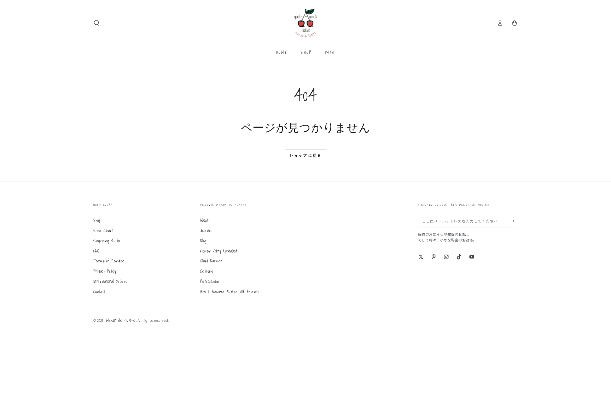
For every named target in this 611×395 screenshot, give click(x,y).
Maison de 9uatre (121, 320)
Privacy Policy (104, 271)
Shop (97, 220)
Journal (205, 230)
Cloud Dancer (211, 260)
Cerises (206, 271)
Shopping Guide (107, 240)
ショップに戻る (305, 155)
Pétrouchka (209, 281)
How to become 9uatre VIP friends (229, 291)
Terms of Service (109, 260)
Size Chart (103, 230)
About (204, 220)
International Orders (110, 281)
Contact (99, 291)
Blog (203, 240)
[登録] (514, 221)
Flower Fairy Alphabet (218, 251)
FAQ (96, 251)
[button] (96, 23)
